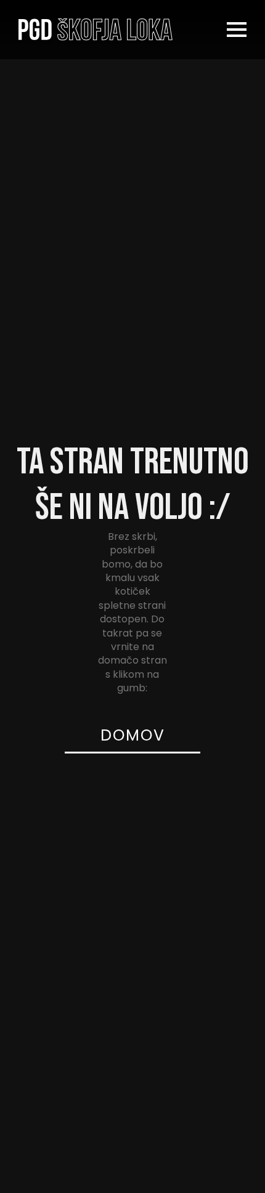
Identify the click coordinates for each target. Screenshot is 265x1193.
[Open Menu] (237, 29)
